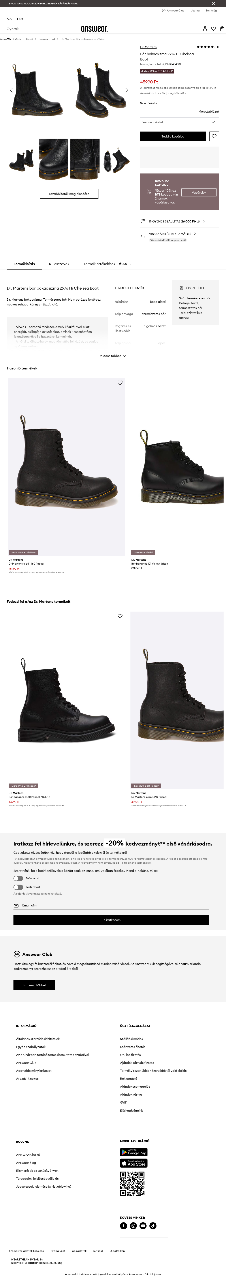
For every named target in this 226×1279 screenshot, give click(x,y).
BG (13, 1263)
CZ (20, 1263)
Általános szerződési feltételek (38, 1039)
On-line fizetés (130, 1055)
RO (41, 1263)
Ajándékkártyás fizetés (137, 1063)
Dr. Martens (148, 47)
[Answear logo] (94, 29)
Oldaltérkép (117, 1251)
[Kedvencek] (213, 28)
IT (35, 1263)
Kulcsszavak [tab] (59, 264)
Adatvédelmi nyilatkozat (33, 1071)
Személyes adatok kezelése (26, 1251)
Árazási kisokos (27, 1079)
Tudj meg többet (34, 985)
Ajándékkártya (131, 1094)
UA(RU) (57, 1263)
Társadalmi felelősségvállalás (37, 1179)
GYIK (123, 1102)
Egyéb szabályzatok (31, 1047)
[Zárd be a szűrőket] (213, 3)
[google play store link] (133, 1152)
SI (44, 1263)
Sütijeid (98, 1251)
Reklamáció (128, 1079)
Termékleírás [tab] (24, 264)
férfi (20, 19)
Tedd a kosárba (173, 136)
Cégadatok (79, 1251)
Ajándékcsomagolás (135, 1087)
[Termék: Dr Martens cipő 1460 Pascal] (66, 467)
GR (24, 1263)
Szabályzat (58, 1251)
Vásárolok (199, 192)
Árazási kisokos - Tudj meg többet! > (163, 93)
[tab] (108, 263)
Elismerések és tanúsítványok (37, 1171)
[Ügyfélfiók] (205, 28)
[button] (179, 122)
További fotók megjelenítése (69, 194)
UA (51, 1263)
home (12, 38)
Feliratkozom (111, 920)
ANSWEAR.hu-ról (28, 1155)
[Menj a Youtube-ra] (143, 1226)
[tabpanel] (113, 315)
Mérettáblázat (208, 111)
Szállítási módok (131, 1039)
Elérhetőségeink (131, 1111)
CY (17, 1263)
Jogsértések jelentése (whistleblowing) (43, 1187)
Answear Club (26, 1063)
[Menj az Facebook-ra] (123, 1226)
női (10, 19)
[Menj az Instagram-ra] (133, 1226)
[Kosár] (222, 28)
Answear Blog (26, 1163)
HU (32, 1263)
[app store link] (133, 1162)
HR (28, 1263)
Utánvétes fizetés (132, 1047)
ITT (121, 862)
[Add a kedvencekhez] (214, 136)
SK (47, 1263)
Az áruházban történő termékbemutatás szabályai (52, 1055)
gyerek (13, 28)
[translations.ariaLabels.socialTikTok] (153, 1226)
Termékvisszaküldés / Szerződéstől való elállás (153, 1071)
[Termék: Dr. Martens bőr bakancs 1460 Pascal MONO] (66, 700)
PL (37, 1263)
